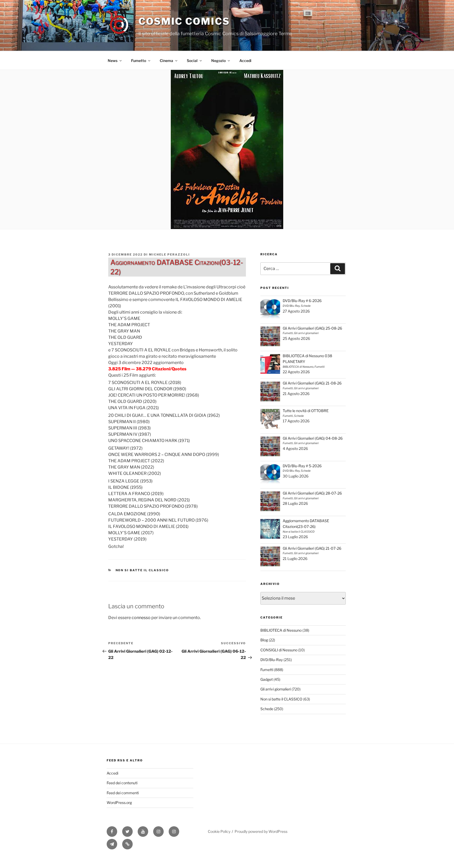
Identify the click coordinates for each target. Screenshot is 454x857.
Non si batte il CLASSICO (142, 570)
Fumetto (138, 60)
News (112, 60)
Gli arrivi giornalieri (275, 689)
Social (192, 60)
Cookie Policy (219, 831)
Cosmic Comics (184, 21)
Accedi (245, 60)
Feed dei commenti (123, 793)
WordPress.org (119, 802)
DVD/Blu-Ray (271, 659)
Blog (264, 640)
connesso (141, 617)
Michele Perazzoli (169, 254)
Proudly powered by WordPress (261, 831)
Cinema (166, 60)
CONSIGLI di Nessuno (278, 650)
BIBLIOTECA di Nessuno (281, 630)
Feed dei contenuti (122, 783)
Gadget (266, 679)
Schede (266, 709)
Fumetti (266, 669)
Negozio (218, 60)
